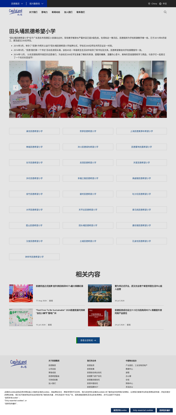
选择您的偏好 (164, 410)
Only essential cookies (143, 410)
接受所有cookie (120, 410)
